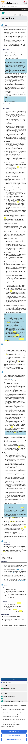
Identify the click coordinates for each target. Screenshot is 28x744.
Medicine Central (10, 2)
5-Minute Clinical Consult (10, 12)
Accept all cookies (14, 731)
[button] (24, 9)
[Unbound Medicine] (25, 2)
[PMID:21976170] (19, 569)
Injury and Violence (8, 18)
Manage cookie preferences (14, 739)
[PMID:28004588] (22, 580)
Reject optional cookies (14, 735)
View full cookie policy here (7, 726)
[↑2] (14, 679)
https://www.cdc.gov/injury (10, 572)
